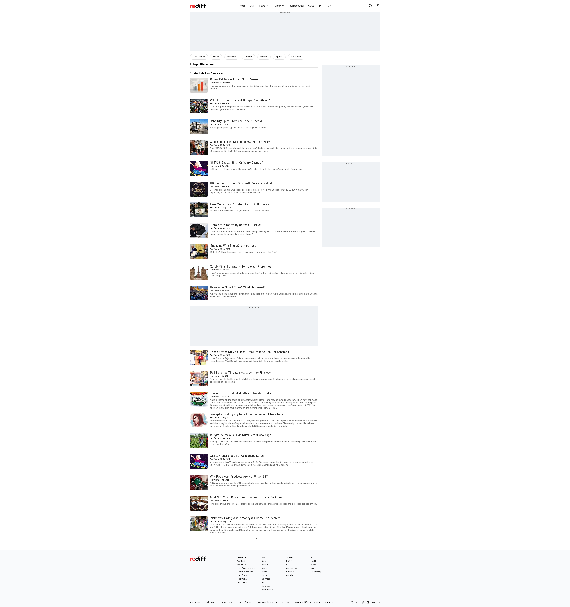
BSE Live (289, 561)
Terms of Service (245, 602)
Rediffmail (241, 561)
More (330, 5)
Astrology (266, 586)
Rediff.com (306, 602)
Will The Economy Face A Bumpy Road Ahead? (240, 100)
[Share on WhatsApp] (352, 602)
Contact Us (284, 602)
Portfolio (289, 575)
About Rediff (195, 602)
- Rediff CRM (242, 579)
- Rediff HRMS (242, 575)
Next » (254, 538)
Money (278, 5)
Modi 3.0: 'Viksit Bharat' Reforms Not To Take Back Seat (247, 497)
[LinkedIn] (379, 602)
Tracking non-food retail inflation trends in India (240, 393)
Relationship (316, 572)
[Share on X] (357, 602)
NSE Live (289, 565)
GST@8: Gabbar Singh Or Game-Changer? (237, 162)
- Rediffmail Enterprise (246, 568)
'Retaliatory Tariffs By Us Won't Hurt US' (236, 225)
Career (313, 568)
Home (242, 5)
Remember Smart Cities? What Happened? (237, 287)
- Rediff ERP (241, 582)
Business (231, 56)
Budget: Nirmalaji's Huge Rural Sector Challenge (240, 435)
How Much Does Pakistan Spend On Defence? (239, 204)
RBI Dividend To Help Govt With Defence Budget (241, 183)
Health (313, 561)
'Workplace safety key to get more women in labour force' (247, 414)
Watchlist (290, 572)
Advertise (210, 602)
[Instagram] (368, 602)
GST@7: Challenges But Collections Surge (237, 456)
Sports (279, 56)
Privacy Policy (226, 602)
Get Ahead (266, 579)
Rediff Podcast (268, 590)
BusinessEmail (297, 5)
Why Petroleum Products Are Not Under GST (239, 476)
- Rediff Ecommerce (245, 572)
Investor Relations (265, 602)
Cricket (248, 56)
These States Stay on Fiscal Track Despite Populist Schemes (249, 352)
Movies (263, 56)
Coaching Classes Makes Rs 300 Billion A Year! (240, 142)
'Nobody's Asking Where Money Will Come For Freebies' (245, 518)
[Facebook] (363, 602)
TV (320, 5)
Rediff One (241, 565)
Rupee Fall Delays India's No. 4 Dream (234, 79)
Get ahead (296, 56)
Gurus (311, 5)
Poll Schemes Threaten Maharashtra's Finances (240, 372)
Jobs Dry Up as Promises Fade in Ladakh (236, 121)
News (262, 5)
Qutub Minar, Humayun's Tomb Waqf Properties (240, 266)
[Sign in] (378, 5)
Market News (291, 568)
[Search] (370, 5)
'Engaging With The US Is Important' (233, 245)
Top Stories (199, 56)
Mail (252, 5)
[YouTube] (373, 602)
